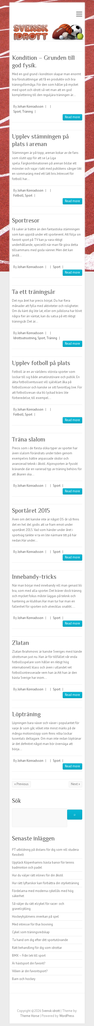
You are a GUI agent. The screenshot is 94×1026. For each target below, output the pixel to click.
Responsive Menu (79, 14)
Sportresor (26, 220)
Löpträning (26, 714)
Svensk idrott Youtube (51, 1002)
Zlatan (20, 642)
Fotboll (18, 195)
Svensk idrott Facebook (28, 1002)
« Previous (21, 784)
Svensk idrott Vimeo (58, 1002)
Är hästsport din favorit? (28, 963)
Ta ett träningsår (33, 291)
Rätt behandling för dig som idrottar (37, 948)
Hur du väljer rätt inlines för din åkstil (37, 875)
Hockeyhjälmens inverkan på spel (35, 916)
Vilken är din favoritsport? (29, 971)
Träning (27, 111)
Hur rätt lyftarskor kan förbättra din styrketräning (45, 883)
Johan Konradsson (30, 106)
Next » (75, 784)
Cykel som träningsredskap (31, 932)
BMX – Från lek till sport (29, 955)
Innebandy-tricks (34, 576)
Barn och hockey (23, 979)
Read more (72, 117)
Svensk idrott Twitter (36, 1002)
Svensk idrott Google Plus (43, 1002)
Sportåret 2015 (31, 510)
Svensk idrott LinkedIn (66, 1002)
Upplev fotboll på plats (41, 363)
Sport (17, 111)
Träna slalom (28, 439)
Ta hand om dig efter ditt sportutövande (40, 940)
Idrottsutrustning (24, 338)
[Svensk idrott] (47, 25)
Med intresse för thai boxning (32, 924)
